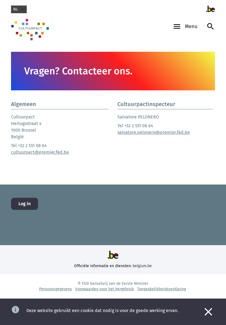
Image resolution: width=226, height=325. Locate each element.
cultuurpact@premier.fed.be (40, 152)
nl (15, 9)
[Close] (208, 311)
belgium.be (142, 266)
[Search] (210, 32)
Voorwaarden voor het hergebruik (104, 289)
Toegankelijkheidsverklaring (161, 289)
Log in (24, 203)
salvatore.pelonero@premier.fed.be (153, 132)
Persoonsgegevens (55, 289)
